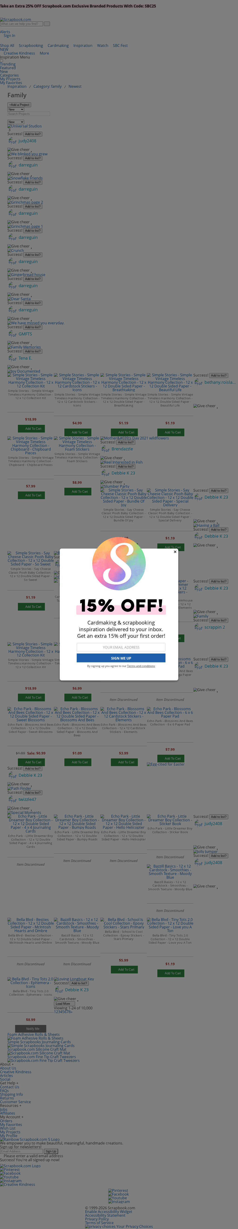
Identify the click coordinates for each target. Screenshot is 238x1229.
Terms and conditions (141, 666)
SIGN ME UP (121, 658)
